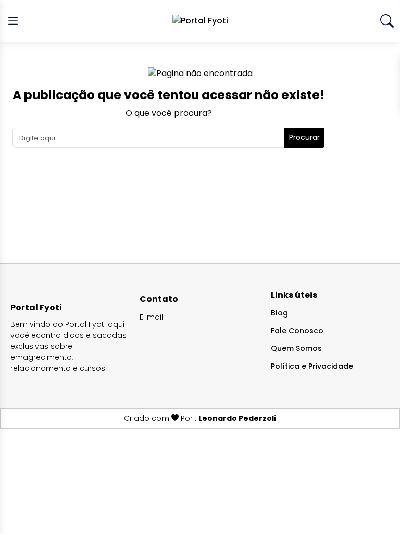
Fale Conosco (297, 330)
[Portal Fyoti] (200, 21)
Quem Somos (296, 348)
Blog (279, 313)
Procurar (304, 137)
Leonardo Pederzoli (237, 418)
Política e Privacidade (312, 366)
